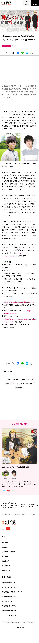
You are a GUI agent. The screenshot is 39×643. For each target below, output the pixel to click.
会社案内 (5, 542)
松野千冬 (19, 387)
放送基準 (5, 556)
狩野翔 (31, 379)
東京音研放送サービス (9, 597)
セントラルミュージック (10, 587)
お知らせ (6, 46)
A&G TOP (7, 514)
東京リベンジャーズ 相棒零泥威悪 (24, 383)
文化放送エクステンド (9, 610)
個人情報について (8, 566)
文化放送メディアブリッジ (10, 606)
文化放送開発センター (9, 583)
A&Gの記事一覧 (16, 514)
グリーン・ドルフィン (9, 615)
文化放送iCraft (7, 601)
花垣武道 (8, 383)
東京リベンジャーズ (12, 379)
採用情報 (5, 547)
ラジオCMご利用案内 (9, 552)
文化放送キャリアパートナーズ (12, 592)
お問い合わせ (6, 570)
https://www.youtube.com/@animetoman (18, 302)
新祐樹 (23, 379)
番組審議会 (5, 561)
